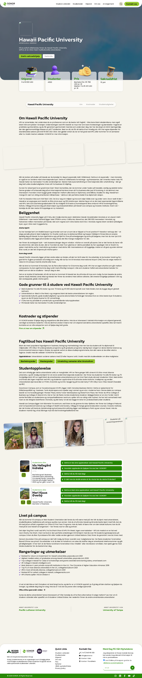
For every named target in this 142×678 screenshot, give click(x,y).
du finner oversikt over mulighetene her (78, 539)
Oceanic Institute (114, 406)
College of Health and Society (58, 406)
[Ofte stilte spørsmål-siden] (44, 590)
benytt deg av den (52, 270)
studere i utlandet (26, 597)
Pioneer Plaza (49, 393)
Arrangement (108, 4)
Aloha (78, 242)
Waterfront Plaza (87, 393)
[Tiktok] (134, 676)
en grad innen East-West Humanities (53, 188)
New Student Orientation (54, 520)
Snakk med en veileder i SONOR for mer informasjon (47, 134)
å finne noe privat (32, 541)
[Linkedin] (120, 676)
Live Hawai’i (32, 527)
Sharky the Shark (30, 533)
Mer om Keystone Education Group (20, 657)
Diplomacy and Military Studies (90, 192)
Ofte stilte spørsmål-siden (31, 589)
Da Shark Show (55, 530)
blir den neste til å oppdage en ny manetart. (46, 208)
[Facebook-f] (124, 676)
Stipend (89, 4)
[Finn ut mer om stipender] (43, 328)
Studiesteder (78, 4)
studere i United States (59, 597)
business (58, 184)
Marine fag (83, 201)
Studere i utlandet (63, 4)
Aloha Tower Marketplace (66, 393)
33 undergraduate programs (49, 348)
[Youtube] (129, 676)
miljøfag (68, 184)
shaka (71, 242)
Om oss (97, 4)
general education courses (95, 406)
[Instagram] (115, 676)
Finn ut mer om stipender (30, 328)
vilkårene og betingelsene (113, 663)
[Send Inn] (132, 668)
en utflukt (32, 524)
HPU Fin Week (69, 530)
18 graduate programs (73, 348)
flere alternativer (61, 266)
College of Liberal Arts (38, 395)
